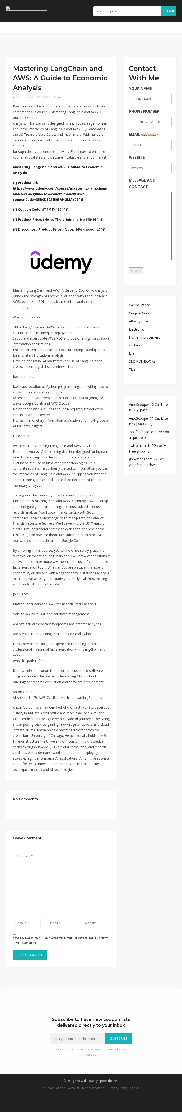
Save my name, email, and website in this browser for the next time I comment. (60, 940)
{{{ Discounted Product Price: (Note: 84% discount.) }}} (59, 229)
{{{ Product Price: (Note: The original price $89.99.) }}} (58, 219)
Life (132, 353)
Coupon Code (139, 313)
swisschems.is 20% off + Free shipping (147, 448)
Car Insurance (139, 305)
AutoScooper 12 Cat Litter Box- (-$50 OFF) (149, 407)
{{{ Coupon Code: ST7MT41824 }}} (40, 209)
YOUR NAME (140, 88)
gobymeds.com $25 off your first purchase (146, 462)
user (61, 97)
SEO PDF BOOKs (142, 361)
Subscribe (118, 1039)
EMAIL (143, 134)
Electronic (136, 329)
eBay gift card (139, 321)
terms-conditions (94, 1088)
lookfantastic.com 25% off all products (149, 435)
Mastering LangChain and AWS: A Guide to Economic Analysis (60, 78)
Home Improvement (144, 337)
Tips (132, 369)
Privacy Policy (118, 1088)
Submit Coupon (54, 1088)
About (134, 1088)
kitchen (134, 345)
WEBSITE (137, 157)
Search (169, 11)
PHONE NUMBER (144, 111)
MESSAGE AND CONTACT (142, 183)
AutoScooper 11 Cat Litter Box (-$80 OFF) (149, 421)
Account (73, 1088)
